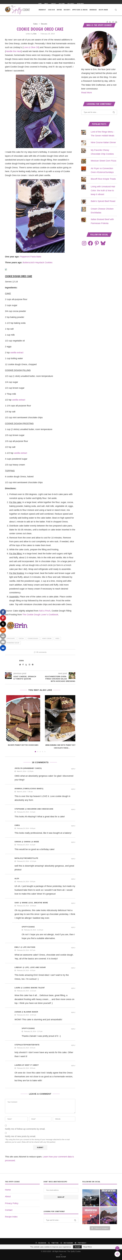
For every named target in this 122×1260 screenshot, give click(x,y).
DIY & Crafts (71, 4)
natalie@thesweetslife (26, 858)
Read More (86, 92)
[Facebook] (107, 22)
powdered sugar (13, 643)
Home (39, 4)
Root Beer (62, 4)
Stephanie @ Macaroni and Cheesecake (34, 809)
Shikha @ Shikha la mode (27, 842)
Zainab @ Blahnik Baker (26, 1012)
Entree (59, 10)
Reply (73, 769)
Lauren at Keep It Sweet (27, 1065)
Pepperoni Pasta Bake (30, 256)
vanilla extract (16, 352)
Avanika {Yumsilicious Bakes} (29, 789)
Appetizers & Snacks (80, 10)
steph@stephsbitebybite (27, 1045)
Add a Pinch (44, 611)
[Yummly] (3, 630)
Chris (17, 825)
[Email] (3, 642)
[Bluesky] (103, 243)
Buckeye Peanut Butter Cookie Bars (23, 745)
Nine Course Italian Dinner (103, 142)
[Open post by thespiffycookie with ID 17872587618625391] (108, 1197)
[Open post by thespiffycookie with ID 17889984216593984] (108, 1215)
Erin (34, 34)
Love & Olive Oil (31, 47)
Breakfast (42, 10)
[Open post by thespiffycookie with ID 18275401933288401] (90, 1215)
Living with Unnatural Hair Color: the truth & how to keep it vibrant (103, 190)
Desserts (67, 10)
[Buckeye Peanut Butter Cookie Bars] (23, 718)
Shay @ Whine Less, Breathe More (31, 903)
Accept (77, 1247)
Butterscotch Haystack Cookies (37, 262)
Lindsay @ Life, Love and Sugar (30, 967)
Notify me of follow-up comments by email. (25, 1129)
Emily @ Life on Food (25, 947)
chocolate (11, 638)
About (46, 4)
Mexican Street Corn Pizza (103, 161)
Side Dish (51, 10)
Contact (53, 4)
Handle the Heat (13, 51)
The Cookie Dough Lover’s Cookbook (40, 614)
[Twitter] (110, 22)
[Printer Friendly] (3, 636)
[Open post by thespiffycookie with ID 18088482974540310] (90, 1197)
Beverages (93, 10)
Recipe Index (80, 4)
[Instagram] (113, 22)
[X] (3, 624)
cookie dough (33, 638)
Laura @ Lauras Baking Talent (30, 988)
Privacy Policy (11, 1203)
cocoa (21, 638)
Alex (17, 878)
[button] (8, 723)
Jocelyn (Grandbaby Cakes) (28, 768)
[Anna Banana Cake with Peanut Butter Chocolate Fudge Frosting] (62, 718)
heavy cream (46, 638)
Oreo (57, 638)
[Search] (116, 10)
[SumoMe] (3, 648)
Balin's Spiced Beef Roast (103, 201)
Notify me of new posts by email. (20, 1136)
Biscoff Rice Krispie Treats (103, 179)
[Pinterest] (116, 22)
